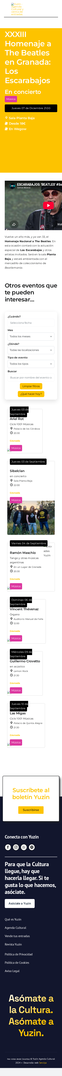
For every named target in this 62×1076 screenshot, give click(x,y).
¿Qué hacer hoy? (31, 393)
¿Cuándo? (14, 316)
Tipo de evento (18, 357)
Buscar (12, 371)
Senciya (43, 1062)
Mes (10, 330)
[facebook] (8, 847)
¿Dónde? (13, 343)
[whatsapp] (24, 847)
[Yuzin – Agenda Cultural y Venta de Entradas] (19, 4)
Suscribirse (31, 810)
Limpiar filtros (31, 386)
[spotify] (32, 847)
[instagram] (16, 847)
